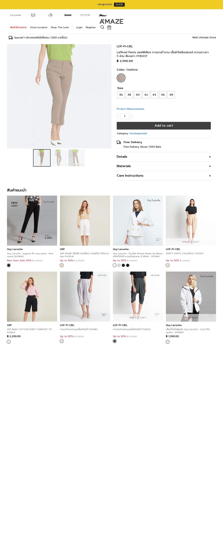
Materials (124, 166)
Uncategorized (138, 133)
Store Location (38, 27)
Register (91, 27)
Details (122, 156)
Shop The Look (60, 27)
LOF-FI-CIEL (125, 46)
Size (120, 88)
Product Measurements (130, 109)
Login (79, 27)
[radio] (120, 94)
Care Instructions (130, 175)
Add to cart (164, 125)
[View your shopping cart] (110, 27)
